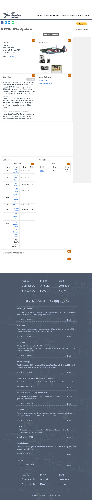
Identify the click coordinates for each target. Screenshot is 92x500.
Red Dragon (14, 57)
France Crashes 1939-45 (45, 83)
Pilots (56, 16)
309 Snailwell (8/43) (15, 216)
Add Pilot (47, 16)
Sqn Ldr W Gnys (43, 80)
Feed (43, 290)
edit (34, 40)
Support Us (28, 290)
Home (39, 16)
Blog (72, 16)
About (25, 280)
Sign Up (79, 16)
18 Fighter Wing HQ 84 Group (16, 224)
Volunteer (64, 285)
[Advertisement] (45, 6)
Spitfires (64, 16)
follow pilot (47, 34)
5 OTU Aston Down (16, 178)
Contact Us (28, 285)
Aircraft (44, 285)
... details (68, 320)
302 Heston (16, 205)
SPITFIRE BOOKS (82, 29)
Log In (86, 16)
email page (55, 34)
